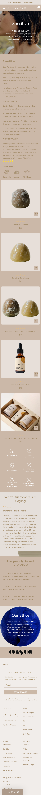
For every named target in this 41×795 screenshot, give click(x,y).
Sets (24, 725)
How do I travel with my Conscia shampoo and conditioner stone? (19, 597)
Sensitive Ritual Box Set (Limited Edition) (20, 438)
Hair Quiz (6, 766)
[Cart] (37, 8)
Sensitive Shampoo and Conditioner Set (20, 332)
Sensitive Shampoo (20, 225)
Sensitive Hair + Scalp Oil (20, 385)
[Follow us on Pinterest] (15, 714)
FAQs (25, 749)
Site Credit (6, 781)
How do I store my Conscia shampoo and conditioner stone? (20, 587)
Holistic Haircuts (9, 758)
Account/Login (28, 765)
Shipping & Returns (30, 753)
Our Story (6, 749)
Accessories (27, 730)
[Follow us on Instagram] (10, 714)
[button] (12, 792)
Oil (24, 721)
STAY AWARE (20, 692)
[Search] (8, 8)
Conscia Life (7, 753)
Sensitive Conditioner (20, 278)
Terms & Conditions (9, 785)
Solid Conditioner (29, 717)
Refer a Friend (8, 770)
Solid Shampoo (28, 713)
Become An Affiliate (27, 759)
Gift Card (26, 734)
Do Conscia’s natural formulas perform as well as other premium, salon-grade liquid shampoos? (19, 576)
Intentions (7, 745)
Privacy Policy (7, 788)
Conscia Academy (10, 762)
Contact (26, 745)
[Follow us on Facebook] (5, 714)
